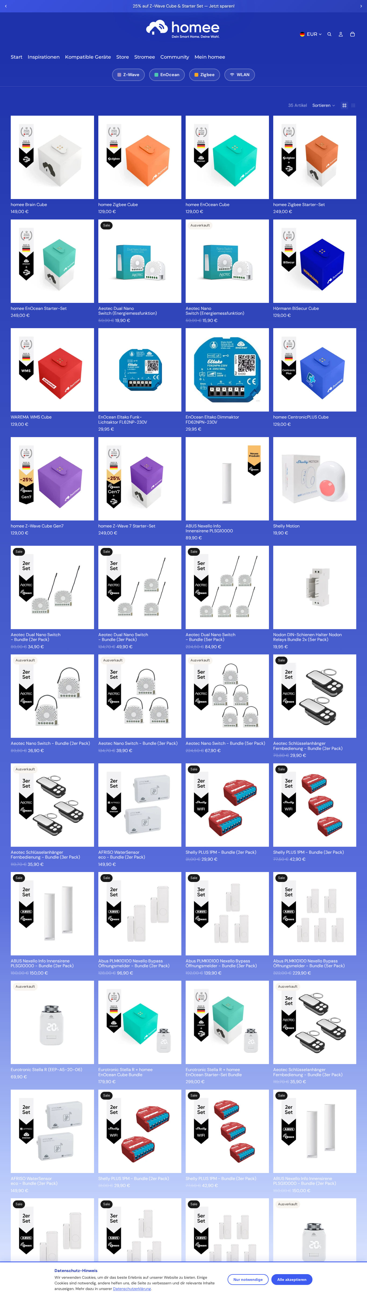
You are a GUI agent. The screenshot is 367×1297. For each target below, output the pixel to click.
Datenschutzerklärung (132, 1288)
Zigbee (207, 74)
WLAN (243, 74)
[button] (323, 105)
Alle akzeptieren (292, 1279)
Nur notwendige (248, 1279)
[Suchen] (329, 34)
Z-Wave (131, 74)
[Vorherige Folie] (6, 6)
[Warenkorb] (352, 34)
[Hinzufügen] (86, 191)
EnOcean (169, 74)
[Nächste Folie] (361, 6)
